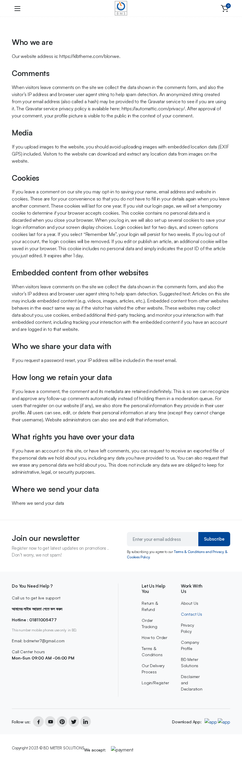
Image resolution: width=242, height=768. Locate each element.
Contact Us (191, 614)
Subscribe (214, 539)
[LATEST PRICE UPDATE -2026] (121, 8)
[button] (224, 8)
